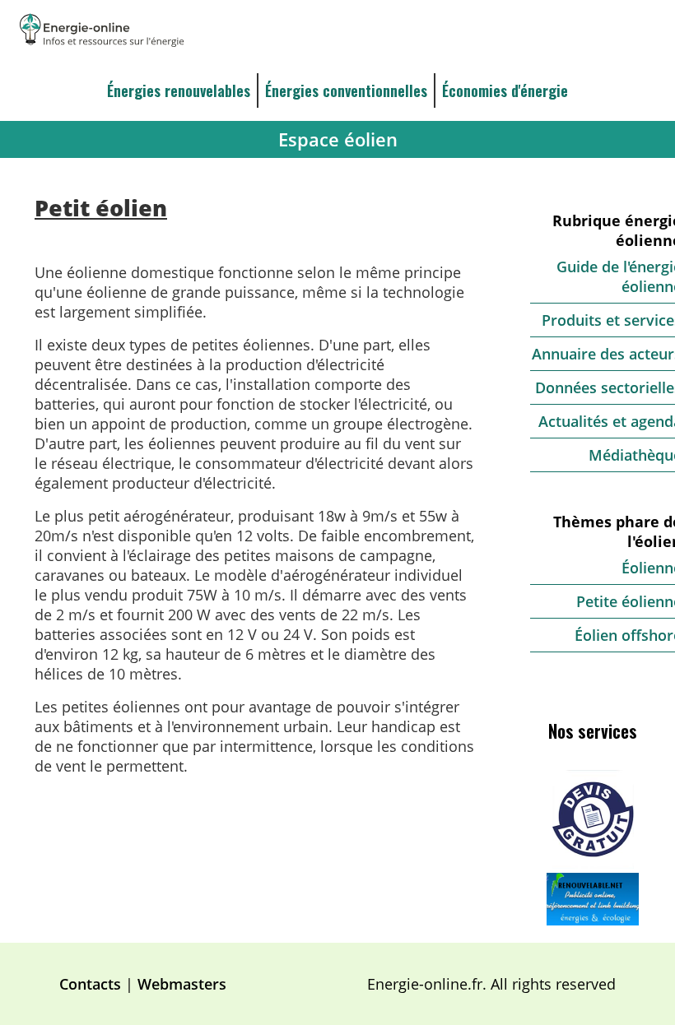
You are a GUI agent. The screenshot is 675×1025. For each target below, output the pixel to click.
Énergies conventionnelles (346, 90)
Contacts (90, 984)
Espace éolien (338, 139)
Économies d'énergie (505, 90)
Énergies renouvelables (178, 90)
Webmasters (181, 984)
